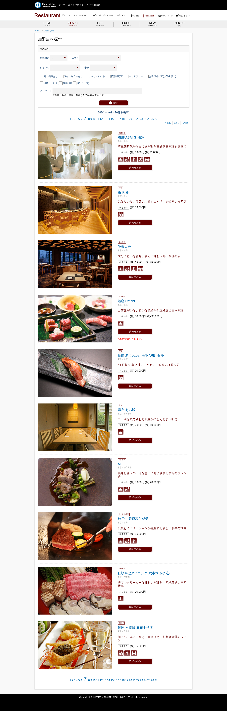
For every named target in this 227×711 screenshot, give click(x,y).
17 (119, 119)
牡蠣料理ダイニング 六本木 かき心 (144, 573)
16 (115, 119)
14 (108, 119)
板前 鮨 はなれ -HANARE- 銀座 (141, 355)
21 (134, 119)
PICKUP (179, 24)
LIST (100, 24)
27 (156, 119)
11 (97, 119)
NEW (153, 24)
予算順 (168, 123)
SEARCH (74, 24)
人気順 (185, 123)
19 (126, 119)
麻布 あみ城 (126, 410)
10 (94, 119)
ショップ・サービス (165, 16)
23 (141, 119)
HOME (48, 24)
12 (101, 119)
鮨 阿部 (123, 192)
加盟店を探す (49, 31)
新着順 (176, 123)
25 (148, 119)
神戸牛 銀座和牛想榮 (133, 519)
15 (112, 119)
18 (123, 119)
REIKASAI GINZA (131, 137)
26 (152, 119)
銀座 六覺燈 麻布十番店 (135, 627)
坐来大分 (124, 246)
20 (130, 119)
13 (104, 119)
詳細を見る (135, 167)
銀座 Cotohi (126, 301)
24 (145, 119)
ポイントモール (183, 16)
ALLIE (122, 464)
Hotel (135, 16)
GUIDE (126, 24)
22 (137, 119)
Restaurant (148, 16)
